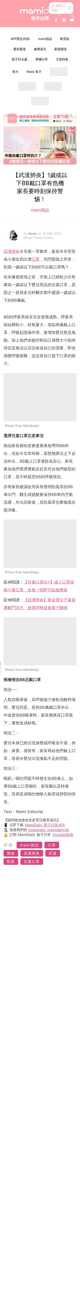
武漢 (53, 853)
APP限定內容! (20, 39)
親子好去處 (19, 59)
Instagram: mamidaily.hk (48, 830)
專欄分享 (41, 59)
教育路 (64, 39)
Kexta (33, 233)
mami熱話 (45, 39)
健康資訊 (40, 49)
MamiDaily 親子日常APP (45, 825)
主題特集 (62, 59)
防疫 (11, 861)
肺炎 (11, 853)
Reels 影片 (34, 71)
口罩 (36, 259)
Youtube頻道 (62, 834)
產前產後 (19, 49)
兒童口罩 (32, 861)
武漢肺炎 (12, 251)
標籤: (9, 845)
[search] (72, 16)
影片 (15, 71)
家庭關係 (60, 49)
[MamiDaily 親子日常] (40, 13)
